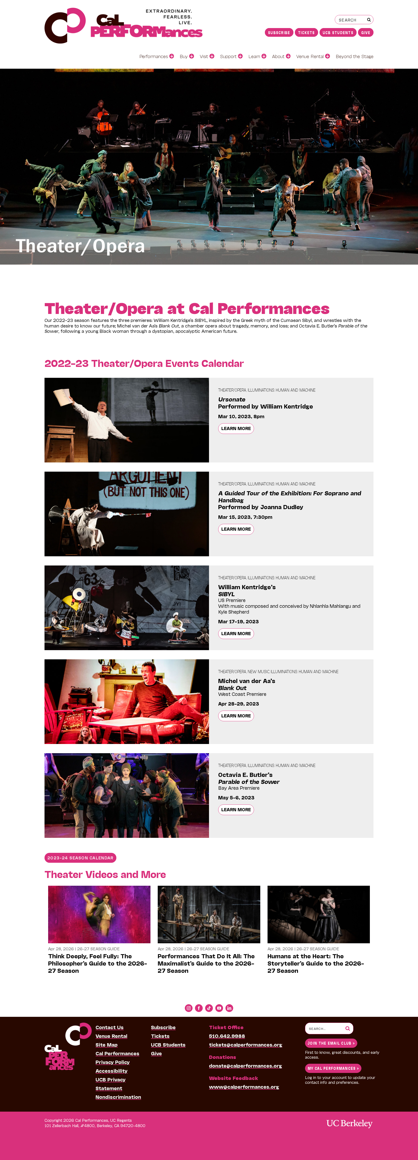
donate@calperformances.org (245, 1065)
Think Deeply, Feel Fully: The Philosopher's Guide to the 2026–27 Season (97, 963)
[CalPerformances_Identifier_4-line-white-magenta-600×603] (68, 1025)
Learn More (236, 428)
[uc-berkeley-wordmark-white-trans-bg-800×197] (349, 1119)
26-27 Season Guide (98, 948)
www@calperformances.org (244, 1086)
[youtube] (219, 1008)
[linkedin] (229, 1008)
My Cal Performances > (333, 1068)
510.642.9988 (227, 1036)
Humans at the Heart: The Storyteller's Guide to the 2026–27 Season (316, 963)
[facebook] (199, 1008)
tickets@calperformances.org (245, 1044)
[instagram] (189, 1008)
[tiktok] (209, 1008)
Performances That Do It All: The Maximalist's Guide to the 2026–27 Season (206, 963)
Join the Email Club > (331, 1043)
